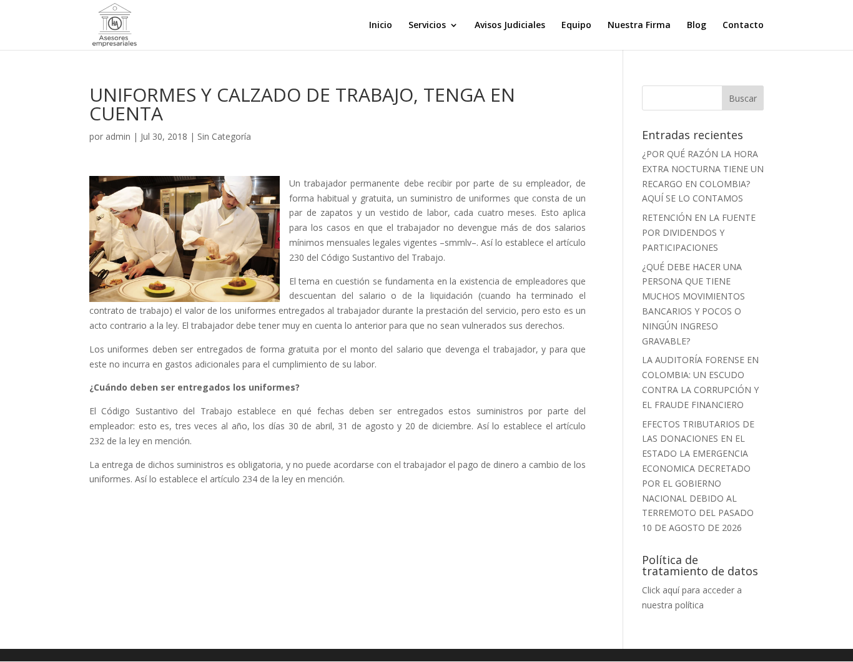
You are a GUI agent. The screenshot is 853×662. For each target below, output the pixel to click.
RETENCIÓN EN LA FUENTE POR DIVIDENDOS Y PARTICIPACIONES (699, 232)
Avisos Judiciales (510, 26)
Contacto (743, 26)
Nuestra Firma (639, 26)
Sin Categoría (224, 136)
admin (118, 136)
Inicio (380, 26)
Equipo (576, 26)
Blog (696, 26)
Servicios (427, 26)
